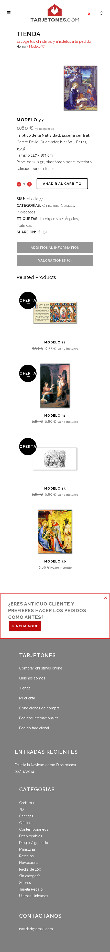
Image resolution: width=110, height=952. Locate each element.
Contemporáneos (33, 829)
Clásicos (67, 205)
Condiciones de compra (39, 708)
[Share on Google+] (45, 232)
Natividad (24, 225)
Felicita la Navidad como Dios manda (45, 765)
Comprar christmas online (40, 668)
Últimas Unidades (33, 896)
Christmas (50, 205)
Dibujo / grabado (33, 843)
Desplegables (30, 836)
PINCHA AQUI (24, 626)
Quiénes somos (32, 678)
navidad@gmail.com (36, 929)
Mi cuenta (27, 698)
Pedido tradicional (34, 728)
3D (21, 809)
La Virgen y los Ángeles (59, 219)
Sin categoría (29, 876)
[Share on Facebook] (39, 232)
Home (21, 46)
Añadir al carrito (62, 184)
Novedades (26, 212)
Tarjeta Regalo (31, 889)
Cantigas (26, 816)
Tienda (24, 688)
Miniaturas (27, 849)
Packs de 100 (30, 869)
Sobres (25, 883)
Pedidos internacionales (39, 718)
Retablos (26, 856)
